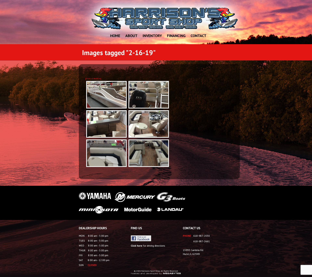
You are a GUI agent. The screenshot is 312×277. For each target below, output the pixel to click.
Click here (136, 245)
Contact (198, 35)
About (131, 35)
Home (115, 35)
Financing (176, 35)
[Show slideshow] (93, 78)
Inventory (152, 35)
